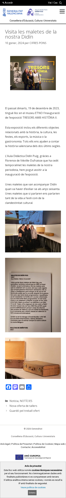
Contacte (25, 447)
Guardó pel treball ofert (24, 411)
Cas (55, 2)
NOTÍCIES (26, 401)
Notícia (13, 401)
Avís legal (5, 444)
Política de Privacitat (21, 444)
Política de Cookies (43, 444)
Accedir (9, 2)
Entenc (32, 492)
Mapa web (59, 444)
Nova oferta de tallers (23, 406)
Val (49, 2)
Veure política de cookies (33, 487)
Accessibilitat (38, 447)
